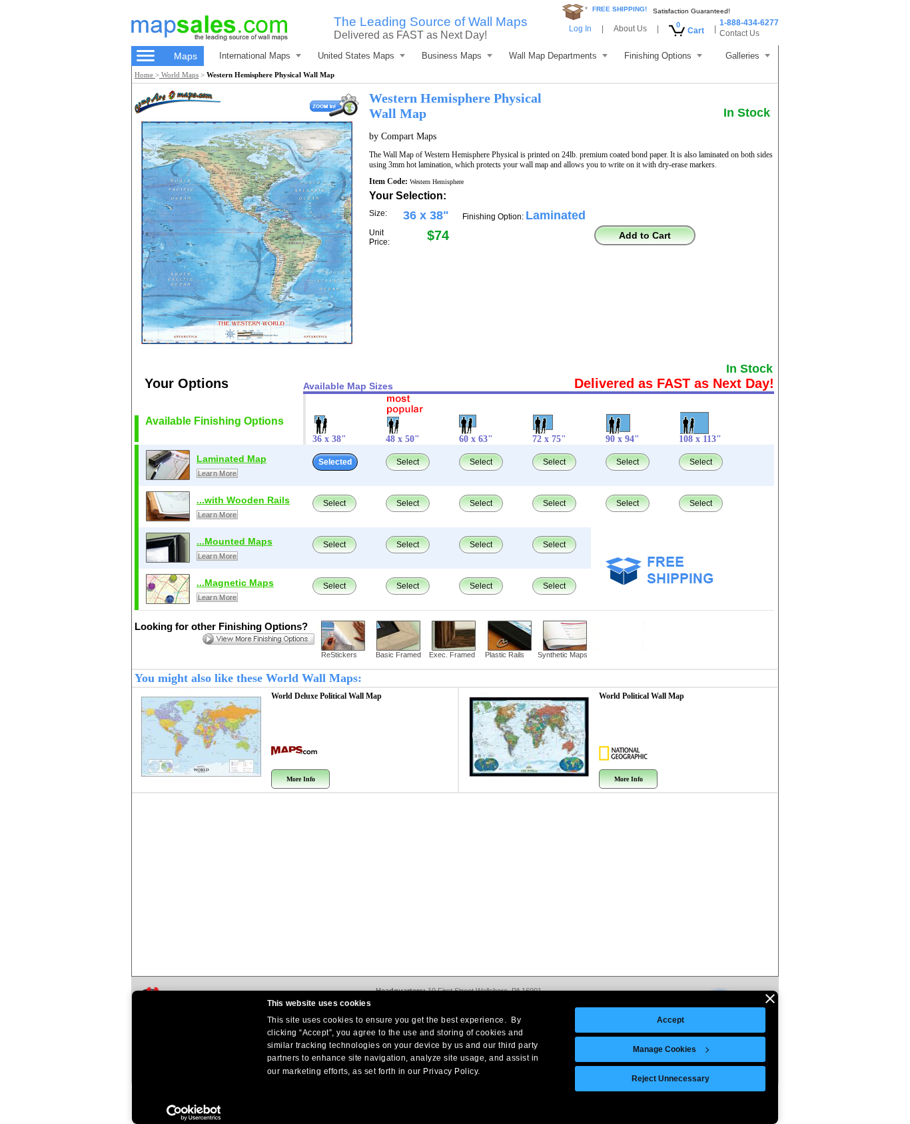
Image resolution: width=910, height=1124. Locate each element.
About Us (630, 28)
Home (145, 75)
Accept (670, 1020)
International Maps (254, 56)
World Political (641, 696)
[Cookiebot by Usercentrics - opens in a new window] (193, 1113)
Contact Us (739, 33)
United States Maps (356, 56)
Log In (580, 28)
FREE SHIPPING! (619, 9)
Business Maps (452, 56)
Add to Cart (645, 235)
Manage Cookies (664, 1049)
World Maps (179, 75)
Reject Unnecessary (670, 1078)
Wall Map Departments (553, 56)
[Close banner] (770, 998)
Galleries (742, 56)
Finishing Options (657, 56)
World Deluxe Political (326, 696)
